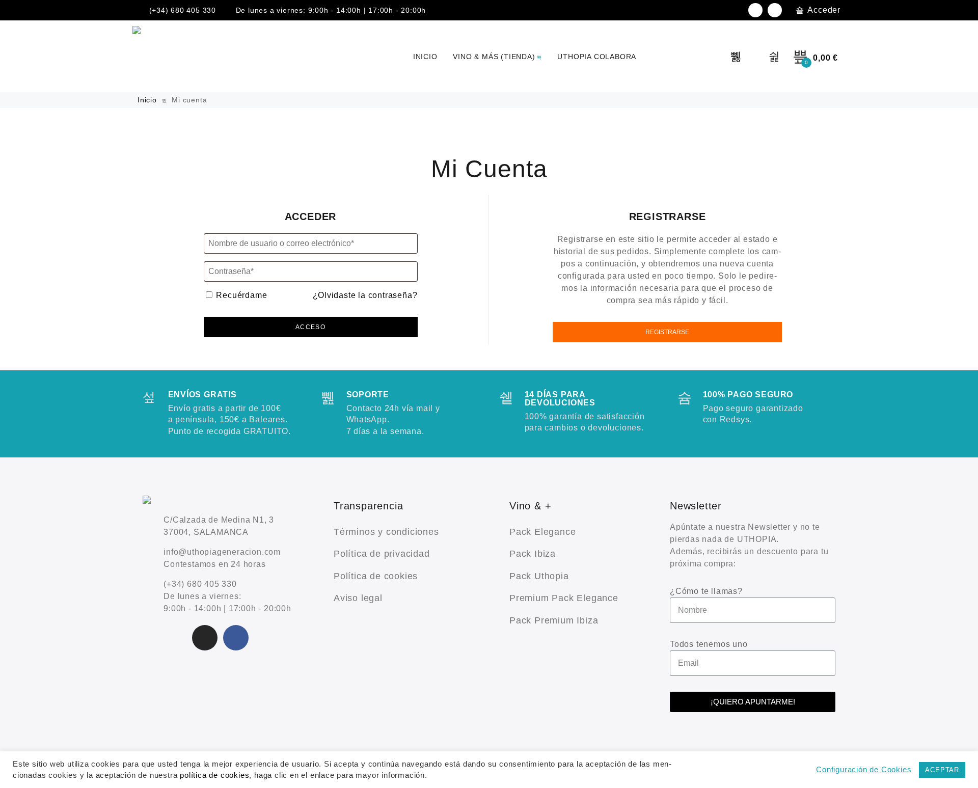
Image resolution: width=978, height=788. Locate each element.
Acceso (310, 327)
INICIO (425, 56)
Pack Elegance (542, 532)
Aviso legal (358, 598)
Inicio (148, 100)
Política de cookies (376, 576)
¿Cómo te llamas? (706, 591)
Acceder (823, 10)
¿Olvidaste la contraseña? (365, 295)
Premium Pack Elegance (563, 598)
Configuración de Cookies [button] (863, 770)
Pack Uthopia (539, 576)
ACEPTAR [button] (942, 770)
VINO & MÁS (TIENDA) (494, 56)
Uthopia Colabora (596, 56)
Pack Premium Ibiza (553, 620)
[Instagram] (755, 10)
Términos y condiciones (386, 532)
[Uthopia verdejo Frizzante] (141, 56)
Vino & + (530, 505)
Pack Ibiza (532, 554)
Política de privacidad (382, 554)
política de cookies (214, 775)
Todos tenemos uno (709, 644)
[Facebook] (775, 10)
